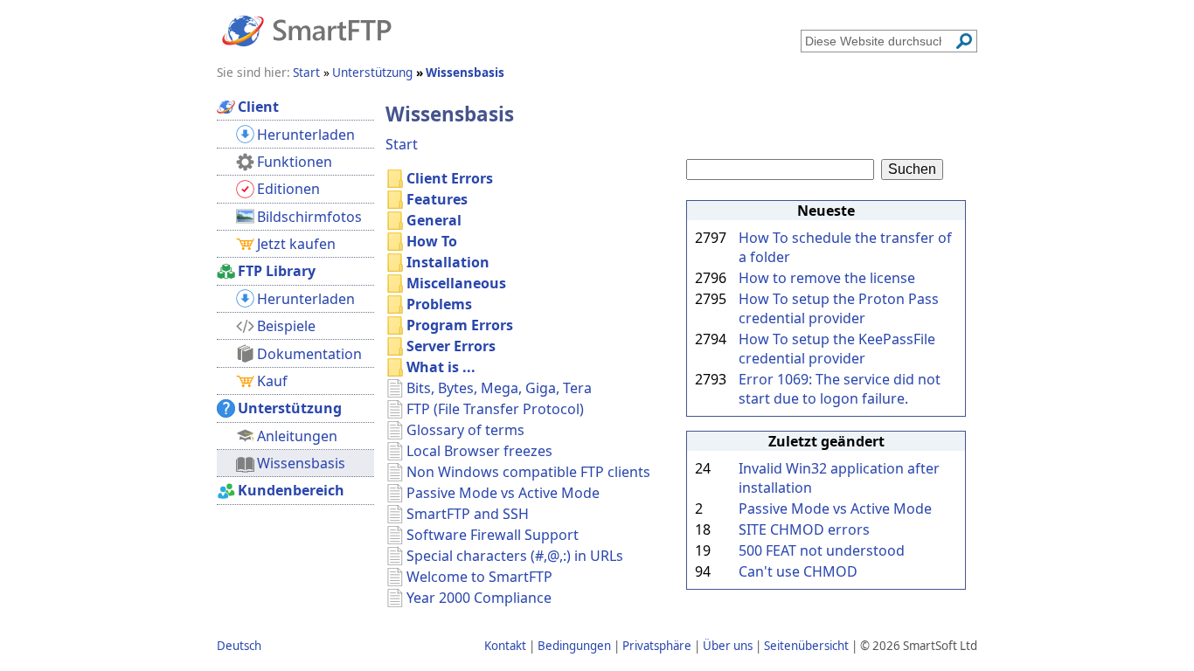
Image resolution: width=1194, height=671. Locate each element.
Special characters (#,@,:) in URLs (514, 555)
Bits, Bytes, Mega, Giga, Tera (499, 388)
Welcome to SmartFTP (479, 576)
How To (431, 241)
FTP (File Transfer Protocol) (495, 409)
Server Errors (451, 346)
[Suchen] (964, 41)
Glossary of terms (465, 429)
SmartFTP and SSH (467, 513)
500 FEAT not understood (822, 550)
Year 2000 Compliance (479, 597)
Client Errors (449, 178)
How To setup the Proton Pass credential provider (839, 308)
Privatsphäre (656, 646)
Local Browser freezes (479, 450)
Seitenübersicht (806, 646)
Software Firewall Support (492, 534)
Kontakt (505, 646)
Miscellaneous (456, 283)
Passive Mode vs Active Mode (835, 508)
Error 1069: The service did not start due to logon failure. (840, 389)
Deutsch (239, 646)
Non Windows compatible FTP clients (528, 471)
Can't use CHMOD (798, 571)
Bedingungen (574, 646)
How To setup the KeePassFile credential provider (837, 348)
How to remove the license (827, 277)
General (434, 220)
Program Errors (459, 325)
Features (437, 199)
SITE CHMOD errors (804, 529)
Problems (439, 304)
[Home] (307, 29)
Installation (447, 262)
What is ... (441, 367)
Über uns (728, 646)
